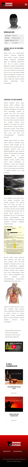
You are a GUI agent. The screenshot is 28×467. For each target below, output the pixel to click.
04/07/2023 (13, 393)
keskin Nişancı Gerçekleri (14, 415)
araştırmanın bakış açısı (14, 387)
